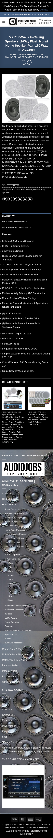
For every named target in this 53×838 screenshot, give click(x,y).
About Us (6, 698)
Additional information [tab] (14, 222)
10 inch (10, 563)
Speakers (9, 634)
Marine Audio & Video (13, 649)
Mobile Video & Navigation (15, 654)
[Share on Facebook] (9, 199)
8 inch (10, 600)
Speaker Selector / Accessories (19, 630)
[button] (4, 21)
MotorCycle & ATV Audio (14, 660)
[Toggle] (49, 493)
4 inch (10, 579)
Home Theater (28, 54)
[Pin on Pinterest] (25, 199)
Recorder (9, 626)
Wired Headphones (12, 682)
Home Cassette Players (15, 534)
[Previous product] (29, 62)
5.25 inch (42, 57)
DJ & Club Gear (10, 499)
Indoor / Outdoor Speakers (17, 605)
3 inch (10, 571)
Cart (4, 704)
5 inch (10, 583)
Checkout (7, 709)
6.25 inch (11, 592)
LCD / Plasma (11, 618)
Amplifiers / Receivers (14, 513)
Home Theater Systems (15, 538)
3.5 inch (11, 575)
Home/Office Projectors (15, 546)
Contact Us (7, 715)
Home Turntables (12, 542)
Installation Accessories (15, 610)
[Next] (50, 417)
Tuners (8, 638)
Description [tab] (8, 216)
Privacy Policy (9, 726)
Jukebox (8, 614)
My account (8, 720)
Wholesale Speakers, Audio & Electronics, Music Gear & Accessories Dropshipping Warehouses (26, 750)
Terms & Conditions (12, 742)
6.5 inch (11, 596)
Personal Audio (10, 665)
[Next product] (24, 62)
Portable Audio (9, 671)
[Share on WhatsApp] (4, 199)
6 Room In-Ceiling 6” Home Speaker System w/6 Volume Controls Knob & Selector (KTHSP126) (38, 420)
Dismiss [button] (44, 10)
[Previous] (2, 417)
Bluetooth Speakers (13, 521)
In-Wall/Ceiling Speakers (16, 559)
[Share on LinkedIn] (30, 199)
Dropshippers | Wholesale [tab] (16, 227)
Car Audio (7, 493)
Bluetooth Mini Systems (15, 517)
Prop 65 (6, 731)
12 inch (10, 567)
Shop (4, 737)
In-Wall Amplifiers (12, 555)
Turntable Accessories (14, 643)
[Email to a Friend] (20, 199)
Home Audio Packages (15, 530)
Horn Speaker (11, 550)
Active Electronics (12, 509)
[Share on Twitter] (15, 199)
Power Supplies (12, 622)
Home (12, 54)
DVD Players (10, 526)
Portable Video (9, 676)
